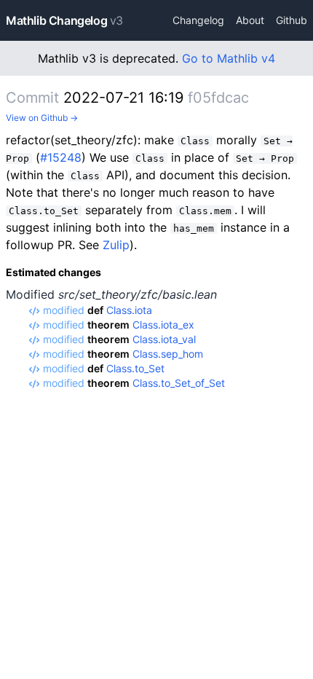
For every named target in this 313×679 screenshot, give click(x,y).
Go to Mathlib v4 (228, 58)
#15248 (61, 157)
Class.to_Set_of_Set (178, 383)
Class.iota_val (164, 339)
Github (291, 20)
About (250, 20)
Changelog (198, 20)
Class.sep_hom (167, 354)
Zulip (116, 245)
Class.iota (129, 310)
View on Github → (42, 117)
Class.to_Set (135, 368)
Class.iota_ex (163, 324)
